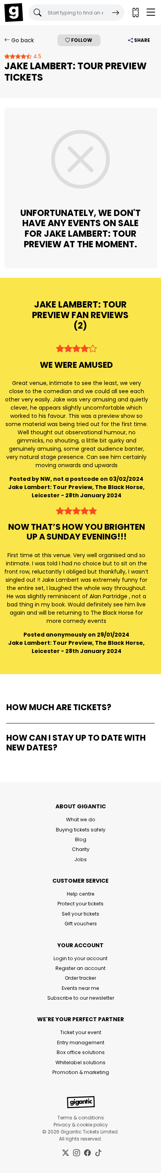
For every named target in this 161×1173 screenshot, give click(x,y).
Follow (81, 40)
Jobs (80, 859)
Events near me (80, 988)
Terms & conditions (80, 1117)
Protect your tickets (80, 903)
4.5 (36, 56)
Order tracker (80, 978)
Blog (80, 839)
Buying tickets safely (81, 829)
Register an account (80, 968)
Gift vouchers (80, 923)
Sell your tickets (80, 913)
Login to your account (80, 958)
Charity (80, 849)
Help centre (81, 894)
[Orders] (135, 12)
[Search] (115, 12)
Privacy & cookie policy (81, 1124)
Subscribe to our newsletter (80, 998)
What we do (80, 819)
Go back (22, 40)
